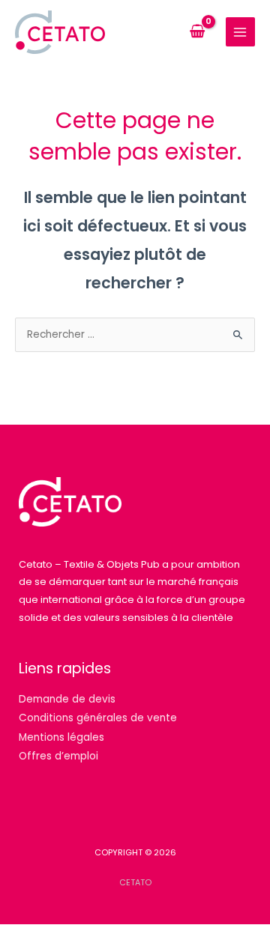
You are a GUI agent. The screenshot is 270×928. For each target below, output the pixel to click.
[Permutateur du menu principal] (240, 31)
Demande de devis (67, 699)
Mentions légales (61, 737)
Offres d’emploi (58, 756)
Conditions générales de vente (98, 718)
